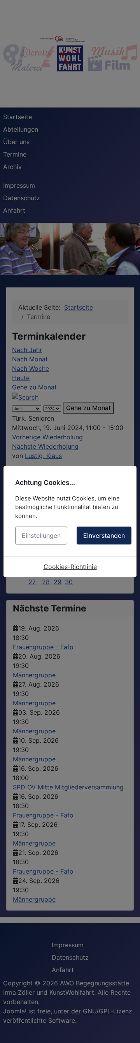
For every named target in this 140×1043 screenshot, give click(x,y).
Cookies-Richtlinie (70, 567)
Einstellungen (41, 535)
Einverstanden (104, 535)
